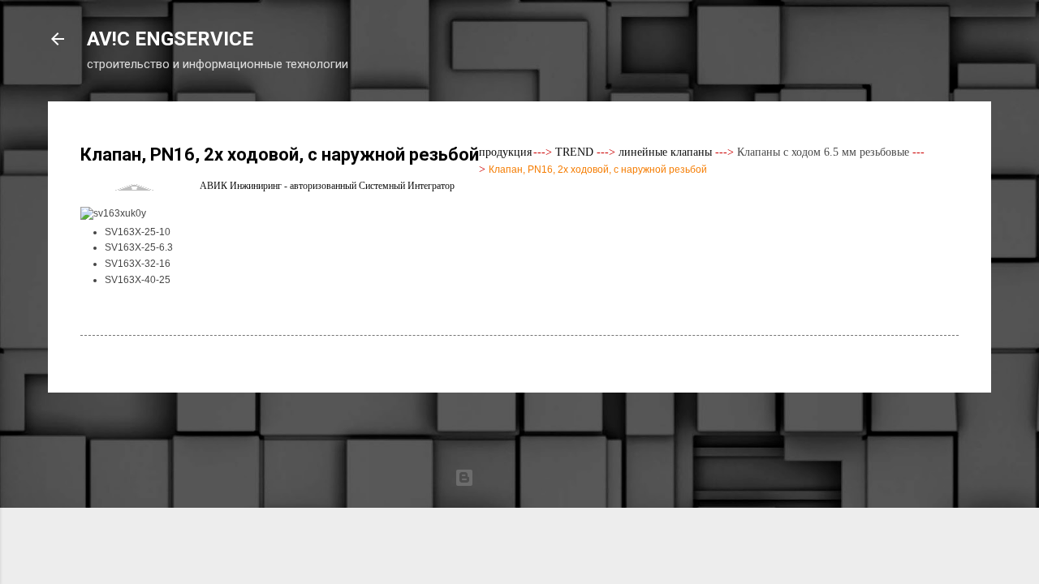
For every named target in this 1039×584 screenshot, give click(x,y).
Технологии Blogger (529, 477)
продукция (505, 152)
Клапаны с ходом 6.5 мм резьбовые (823, 152)
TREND (574, 152)
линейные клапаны (665, 152)
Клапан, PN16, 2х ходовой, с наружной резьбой (598, 169)
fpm (583, 509)
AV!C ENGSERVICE (170, 39)
